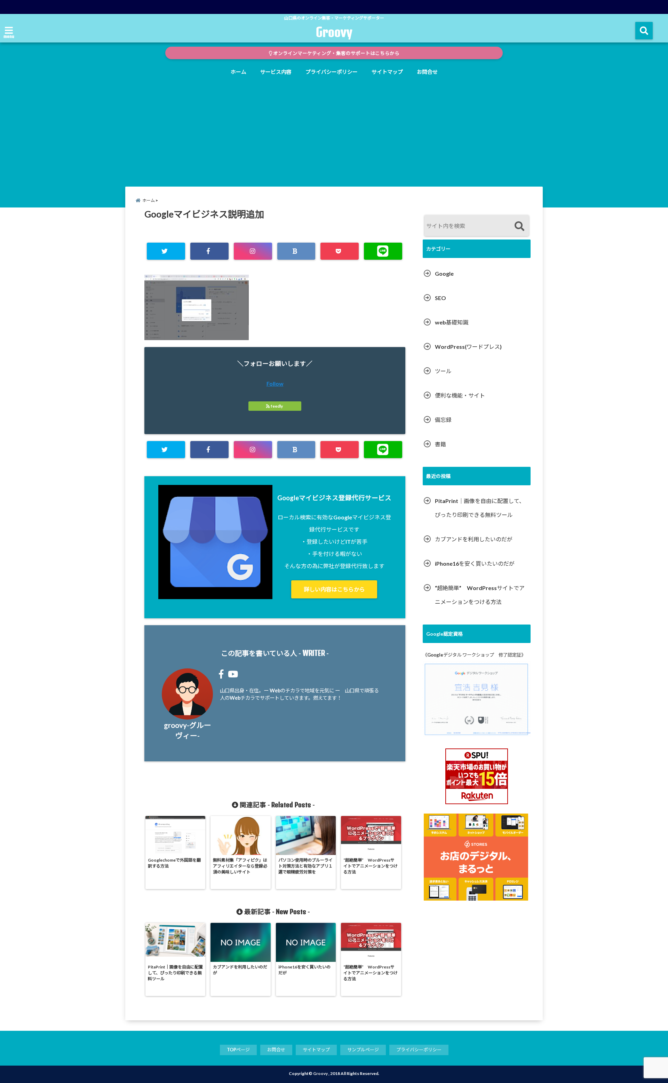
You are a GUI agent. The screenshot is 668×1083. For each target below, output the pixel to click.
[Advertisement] (334, 131)
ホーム (238, 72)
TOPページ (238, 1049)
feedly (277, 406)
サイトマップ (387, 72)
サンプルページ (363, 1049)
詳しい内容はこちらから (334, 589)
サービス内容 (276, 72)
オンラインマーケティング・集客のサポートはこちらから (335, 53)
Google (444, 273)
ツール (443, 371)
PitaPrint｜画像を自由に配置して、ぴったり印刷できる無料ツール (480, 507)
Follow (275, 383)
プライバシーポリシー (331, 72)
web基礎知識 (451, 322)
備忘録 (443, 419)
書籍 (440, 444)
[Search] (519, 226)
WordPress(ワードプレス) (468, 346)
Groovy (334, 32)
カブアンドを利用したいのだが (473, 539)
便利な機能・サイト (460, 395)
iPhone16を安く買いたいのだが (475, 563)
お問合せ (427, 72)
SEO (440, 298)
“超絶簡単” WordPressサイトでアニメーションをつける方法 (480, 594)
